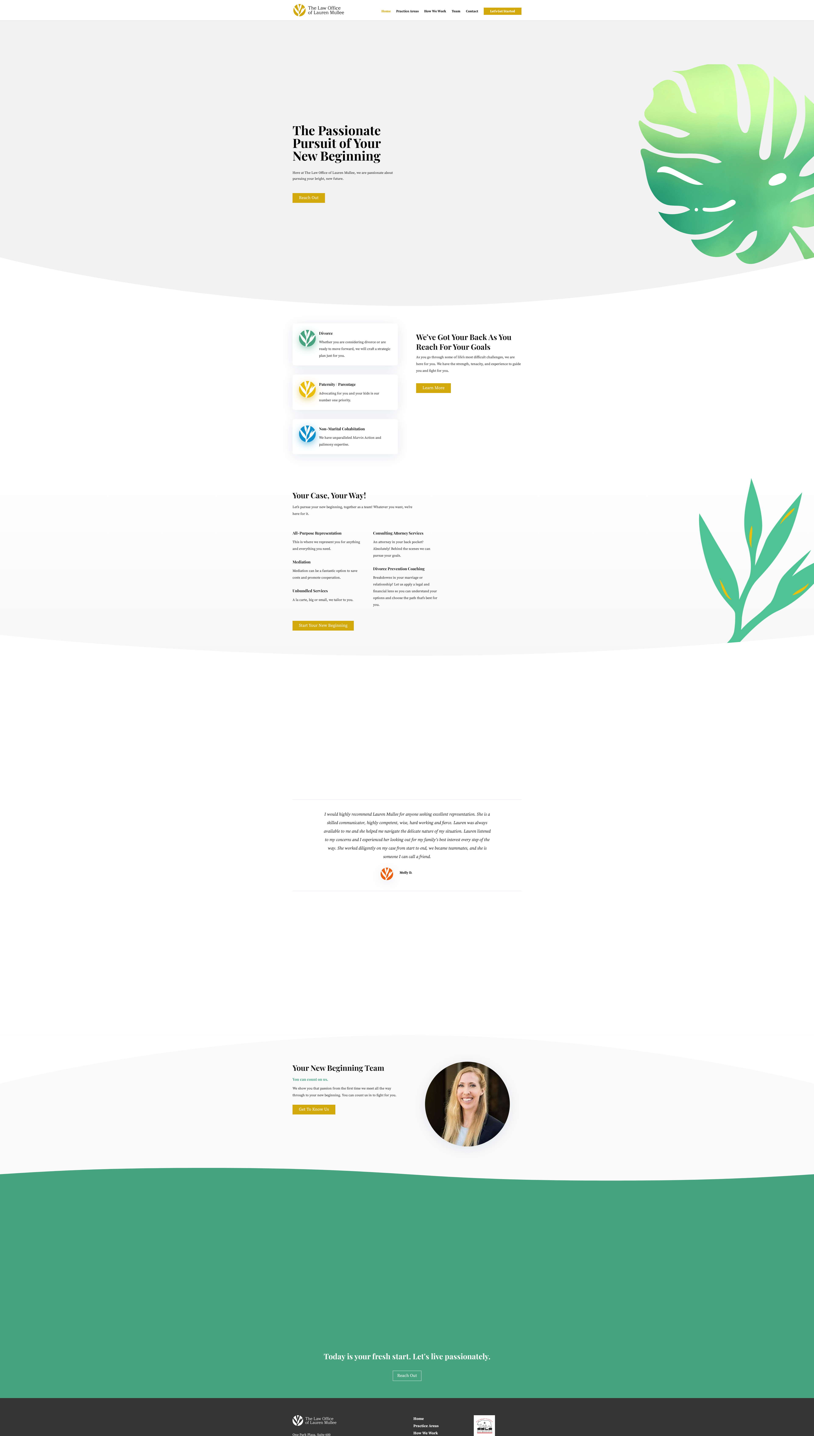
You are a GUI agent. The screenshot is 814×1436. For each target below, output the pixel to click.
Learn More (433, 388)
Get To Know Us (314, 1109)
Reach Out (309, 198)
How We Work (435, 11)
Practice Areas (407, 11)
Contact (472, 11)
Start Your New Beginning (323, 625)
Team (456, 11)
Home (386, 11)
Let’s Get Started (502, 11)
